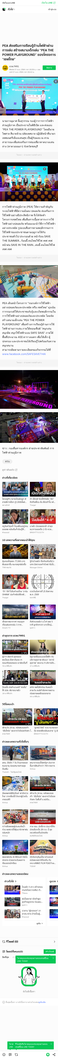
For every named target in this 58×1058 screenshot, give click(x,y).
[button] (4, 1054)
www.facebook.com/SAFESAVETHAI (24, 354)
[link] (10, 1054)
